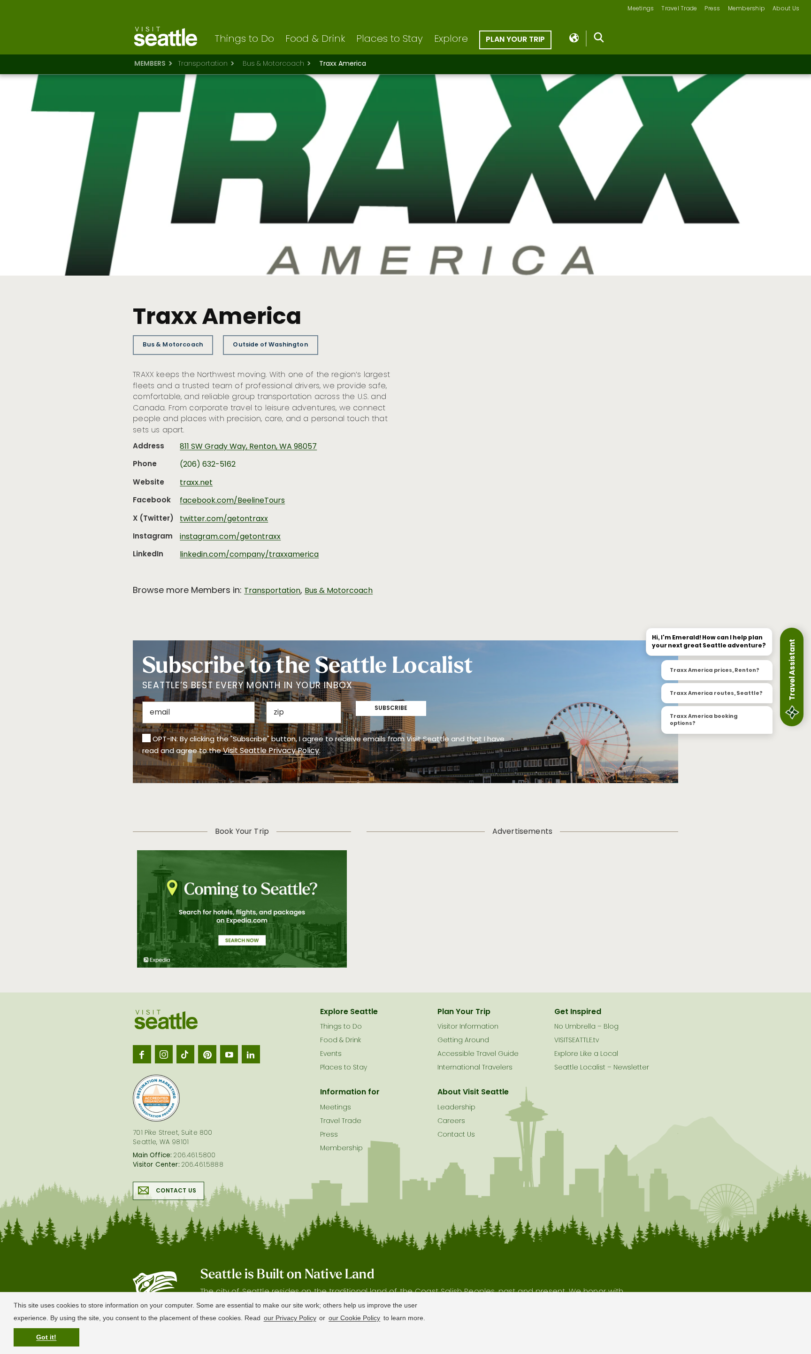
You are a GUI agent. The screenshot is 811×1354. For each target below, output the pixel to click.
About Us (786, 9)
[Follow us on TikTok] (185, 1054)
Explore (451, 39)
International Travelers (475, 1067)
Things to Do (244, 39)
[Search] (599, 39)
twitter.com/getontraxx (224, 519)
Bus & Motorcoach (273, 64)
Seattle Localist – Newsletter (601, 1067)
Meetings (640, 9)
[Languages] (575, 38)
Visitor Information (467, 1027)
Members (150, 64)
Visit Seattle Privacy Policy (271, 751)
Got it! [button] (46, 1337)
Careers (451, 1121)
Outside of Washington (270, 345)
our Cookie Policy (354, 1318)
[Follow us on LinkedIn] (251, 1054)
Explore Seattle (349, 1012)
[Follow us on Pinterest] (207, 1054)
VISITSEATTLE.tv (576, 1040)
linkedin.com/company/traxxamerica (249, 555)
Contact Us (176, 1191)
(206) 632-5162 (208, 465)
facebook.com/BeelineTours (232, 501)
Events (331, 1054)
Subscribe (391, 708)
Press (712, 9)
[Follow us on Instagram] (164, 1054)
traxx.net (196, 483)
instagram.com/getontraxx (230, 537)
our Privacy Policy (290, 1318)
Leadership (456, 1107)
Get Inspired (577, 1012)
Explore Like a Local (586, 1054)
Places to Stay (389, 39)
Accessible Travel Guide (478, 1054)
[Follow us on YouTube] (229, 1054)
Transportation (203, 64)
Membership (746, 9)
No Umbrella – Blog (586, 1027)
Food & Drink (315, 39)
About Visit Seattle (473, 1092)
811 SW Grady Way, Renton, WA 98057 (248, 447)
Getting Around (463, 1040)
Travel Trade (679, 9)
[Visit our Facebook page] (142, 1054)
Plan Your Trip (515, 40)
